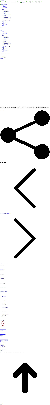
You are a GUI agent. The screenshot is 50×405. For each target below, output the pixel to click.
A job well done (2, 278)
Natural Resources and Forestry (4, 339)
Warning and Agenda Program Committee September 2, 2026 (23, 1)
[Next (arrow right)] (1, 404)
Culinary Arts (1, 331)
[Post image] (2, 273)
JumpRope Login (2, 345)
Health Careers (2, 336)
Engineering (1, 335)
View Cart (1, 27)
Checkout (4, 27)
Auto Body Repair (2, 326)
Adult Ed (1, 350)
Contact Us (1, 316)
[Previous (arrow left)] (0, 404)
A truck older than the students (3, 291)
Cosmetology (1, 330)
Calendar (1, 351)
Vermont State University (3, 346)
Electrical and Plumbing (3, 334)
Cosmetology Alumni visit (3, 282)
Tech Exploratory (2, 341)
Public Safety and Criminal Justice (4, 340)
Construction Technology (3, 329)
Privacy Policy (2, 320)
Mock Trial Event (2, 269)
